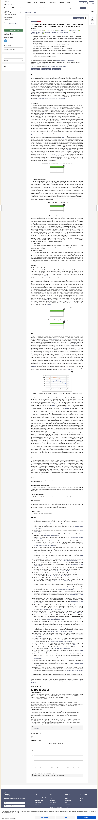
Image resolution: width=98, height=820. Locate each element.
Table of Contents (9, 67)
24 (56, 339)
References (7, 19)
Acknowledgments (9, 16)
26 (74, 343)
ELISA (65, 98)
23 (54, 339)
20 (59, 154)
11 (65, 137)
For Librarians (53, 802)
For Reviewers (53, 798)
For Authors (52, 797)
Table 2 (50, 187)
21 (61, 154)
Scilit (63, 523)
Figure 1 (66, 400)
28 (77, 416)
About (68, 2)
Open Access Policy (39, 800)
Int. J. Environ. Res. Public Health (11, 787)
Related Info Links (8, 46)
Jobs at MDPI (37, 804)
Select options (8, 803)
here (38, 728)
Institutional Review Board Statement (13, 12)
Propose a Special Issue (14, 30)
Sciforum (67, 797)
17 (55, 154)
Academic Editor (8, 37)
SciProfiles (67, 804)
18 (56, 154)
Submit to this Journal (13, 23)
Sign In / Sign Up (83, 2)
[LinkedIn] (37, 690)
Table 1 (59, 155)
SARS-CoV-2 (44, 98)
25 (57, 339)
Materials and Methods (10, 4)
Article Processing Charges (41, 797)
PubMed (40, 538)
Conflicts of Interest (9, 17)
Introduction (7, 3)
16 (54, 154)
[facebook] (40, 690)
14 (69, 149)
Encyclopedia (68, 806)
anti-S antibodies (60, 98)
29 (68, 437)
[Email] (32, 690)
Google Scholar (52, 523)
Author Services (52, 2)
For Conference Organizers (56, 807)
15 (70, 149)
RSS (85, 787)
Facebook (82, 798)
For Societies (53, 806)
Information (42, 2)
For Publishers (53, 804)
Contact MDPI (38, 802)
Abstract (7, 1)
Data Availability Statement (11, 14)
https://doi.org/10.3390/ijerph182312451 (65, 60)
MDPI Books (67, 798)
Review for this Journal (14, 27)
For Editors (52, 800)
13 (67, 149)
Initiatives (61, 2)
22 (53, 339)
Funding (7, 11)
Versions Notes (56, 69)
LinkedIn (82, 797)
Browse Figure (46, 69)
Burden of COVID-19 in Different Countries (56, 66)
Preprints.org (68, 800)
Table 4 (49, 304)
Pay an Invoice (38, 798)
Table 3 (48, 299)
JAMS (66, 807)
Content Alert (91, 787)
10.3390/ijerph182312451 (30, 12)
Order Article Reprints (78, 18)
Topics (35, 2)
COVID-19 (38, 98)
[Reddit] (45, 690)
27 (48, 352)
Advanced (90, 8)
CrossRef (59, 523)
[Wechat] (43, 690)
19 (58, 154)
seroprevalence (51, 98)
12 (73, 142)
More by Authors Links (9, 49)
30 (69, 437)
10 (63, 137)
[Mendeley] (48, 690)
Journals (28, 2)
